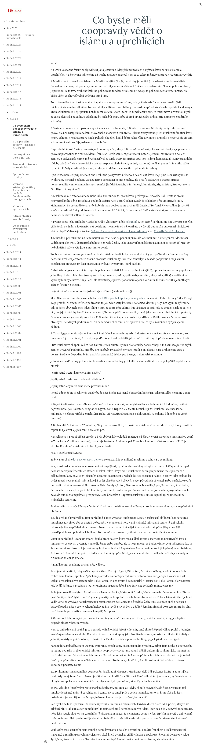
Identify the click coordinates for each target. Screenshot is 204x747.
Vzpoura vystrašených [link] (21, 208)
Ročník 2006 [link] (13, 306)
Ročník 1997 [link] (13, 366)
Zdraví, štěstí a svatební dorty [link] (22, 217)
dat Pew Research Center (87, 459)
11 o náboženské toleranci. (169, 231)
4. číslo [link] (14, 245)
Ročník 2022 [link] (13, 58)
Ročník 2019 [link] (13, 78)
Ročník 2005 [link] (13, 312)
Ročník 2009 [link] (14, 285)
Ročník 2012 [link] (13, 265)
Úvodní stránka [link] (15, 21)
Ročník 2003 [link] (13, 326)
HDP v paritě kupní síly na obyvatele (124, 298)
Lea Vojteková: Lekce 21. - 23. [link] (21, 156)
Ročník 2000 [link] (14, 346)
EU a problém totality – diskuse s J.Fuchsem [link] (24, 144)
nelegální (131, 221)
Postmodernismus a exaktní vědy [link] (25, 166)
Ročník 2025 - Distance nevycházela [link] (20, 36)
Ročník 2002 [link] (13, 333)
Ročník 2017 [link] (13, 91)
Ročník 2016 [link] (13, 98)
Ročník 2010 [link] (13, 279)
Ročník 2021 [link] (13, 65)
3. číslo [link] (14, 238)
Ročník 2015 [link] (13, 105)
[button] (200, 4)
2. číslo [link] (14, 118)
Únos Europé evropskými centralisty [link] (21, 229)
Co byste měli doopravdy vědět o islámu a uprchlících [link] (25, 130)
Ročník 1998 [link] (13, 360)
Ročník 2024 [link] (13, 44)
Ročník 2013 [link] (13, 258)
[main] (122, 30)
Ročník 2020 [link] (13, 71)
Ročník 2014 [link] (13, 252)
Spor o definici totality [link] (21, 176)
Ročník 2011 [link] (13, 272)
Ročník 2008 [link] (13, 292)
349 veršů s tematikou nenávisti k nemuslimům (119, 231)
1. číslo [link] (14, 112)
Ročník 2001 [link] (13, 339)
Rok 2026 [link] (11, 28)
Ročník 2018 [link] (13, 85)
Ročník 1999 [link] (13, 353)
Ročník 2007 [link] (13, 299)
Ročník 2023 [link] (13, 51)
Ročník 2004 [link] (14, 319)
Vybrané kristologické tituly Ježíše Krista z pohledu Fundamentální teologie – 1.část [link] (24, 191)
